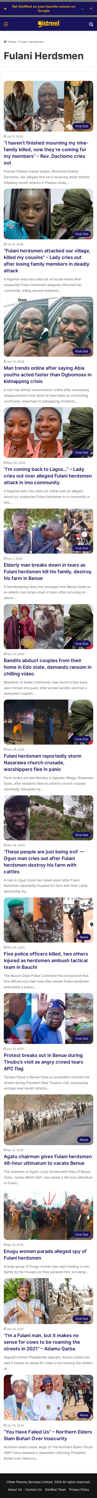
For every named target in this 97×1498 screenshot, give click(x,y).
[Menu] (6, 25)
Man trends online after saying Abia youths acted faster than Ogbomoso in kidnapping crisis (48, 374)
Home (11, 42)
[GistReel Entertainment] (48, 23)
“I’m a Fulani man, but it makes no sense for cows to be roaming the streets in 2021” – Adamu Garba (42, 1342)
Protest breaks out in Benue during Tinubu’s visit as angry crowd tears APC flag (43, 1061)
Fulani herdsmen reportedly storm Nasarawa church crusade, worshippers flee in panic (42, 762)
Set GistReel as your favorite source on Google (44, 9)
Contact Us (33, 1489)
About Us (15, 1489)
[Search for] (91, 25)
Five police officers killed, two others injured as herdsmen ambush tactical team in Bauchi (46, 960)
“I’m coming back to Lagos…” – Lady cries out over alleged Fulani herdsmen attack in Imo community (48, 475)
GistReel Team (55, 1489)
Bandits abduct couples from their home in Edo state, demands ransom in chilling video (48, 667)
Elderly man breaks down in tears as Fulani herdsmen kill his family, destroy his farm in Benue (48, 571)
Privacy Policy (79, 1489)
